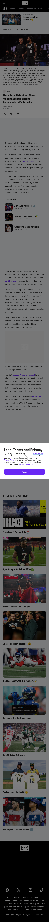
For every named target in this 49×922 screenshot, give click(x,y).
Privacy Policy (9, 460)
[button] (24, 472)
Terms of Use (38, 454)
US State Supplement (26, 464)
